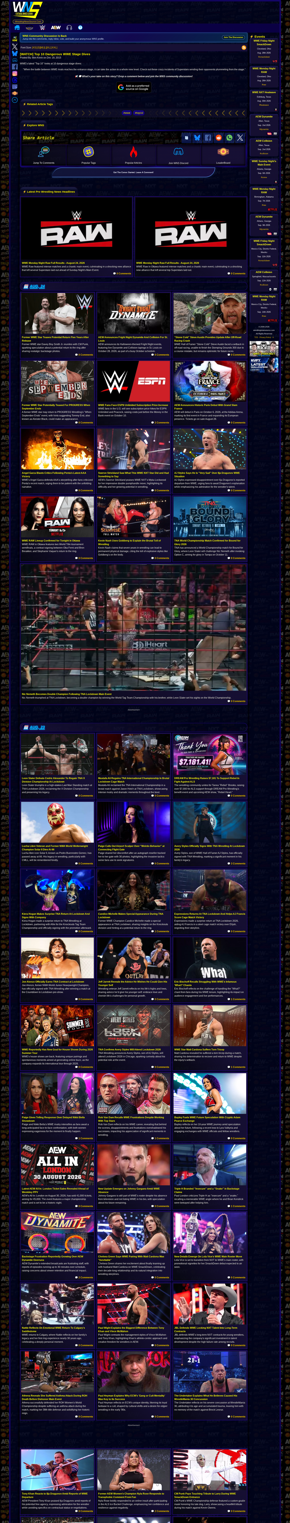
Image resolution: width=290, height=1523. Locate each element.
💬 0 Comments (122, 273)
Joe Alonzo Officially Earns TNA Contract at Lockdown (53, 981)
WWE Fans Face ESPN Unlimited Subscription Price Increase (133, 405)
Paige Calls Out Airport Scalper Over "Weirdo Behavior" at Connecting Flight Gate (131, 848)
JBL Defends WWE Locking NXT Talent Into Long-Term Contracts (205, 1330)
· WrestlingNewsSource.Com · (28, 21)
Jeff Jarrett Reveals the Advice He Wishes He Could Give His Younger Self (132, 983)
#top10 (139, 112)
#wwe (126, 112)
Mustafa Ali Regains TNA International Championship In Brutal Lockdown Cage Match (133, 780)
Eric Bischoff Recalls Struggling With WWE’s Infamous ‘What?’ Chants (205, 983)
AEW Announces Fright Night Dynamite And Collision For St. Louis (133, 339)
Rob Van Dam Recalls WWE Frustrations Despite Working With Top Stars (131, 1119)
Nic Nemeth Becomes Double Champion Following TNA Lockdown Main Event (66, 694)
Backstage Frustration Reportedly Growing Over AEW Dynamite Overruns (52, 1258)
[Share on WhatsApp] (229, 138)
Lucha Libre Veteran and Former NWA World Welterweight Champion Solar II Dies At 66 (55, 848)
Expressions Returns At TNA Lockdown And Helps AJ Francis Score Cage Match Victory (209, 916)
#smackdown (264, 57)
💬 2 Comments (160, 422)
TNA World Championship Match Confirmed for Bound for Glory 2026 (207, 542)
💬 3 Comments (236, 863)
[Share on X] (240, 138)
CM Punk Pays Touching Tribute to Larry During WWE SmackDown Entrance (205, 1495)
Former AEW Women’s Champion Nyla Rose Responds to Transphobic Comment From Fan (131, 1495)
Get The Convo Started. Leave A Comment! (133, 172)
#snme (264, 177)
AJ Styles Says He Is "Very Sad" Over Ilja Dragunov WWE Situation (207, 475)
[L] (45, 47)
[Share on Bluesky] (197, 138)
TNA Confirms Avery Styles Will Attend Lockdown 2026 (129, 1049)
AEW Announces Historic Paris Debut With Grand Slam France (205, 407)
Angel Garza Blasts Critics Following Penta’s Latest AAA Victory (54, 475)
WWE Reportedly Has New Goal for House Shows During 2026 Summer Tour (57, 1051)
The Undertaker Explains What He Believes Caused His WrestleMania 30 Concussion (205, 1397)
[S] (38, 47)
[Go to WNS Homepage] (28, 11)
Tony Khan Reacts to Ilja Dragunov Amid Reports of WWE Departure (55, 1495)
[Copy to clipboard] (187, 138)
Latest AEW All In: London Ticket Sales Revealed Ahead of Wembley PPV (55, 1190)
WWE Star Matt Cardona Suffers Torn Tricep (199, 1049)
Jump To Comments (43, 163)
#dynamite (264, 129)
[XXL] (54, 47)
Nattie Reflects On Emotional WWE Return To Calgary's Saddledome (53, 1330)
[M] (41, 47)
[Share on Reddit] (219, 138)
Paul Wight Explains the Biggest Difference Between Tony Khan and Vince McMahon (131, 1330)
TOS (256, 337)
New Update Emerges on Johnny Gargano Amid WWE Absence (129, 1190)
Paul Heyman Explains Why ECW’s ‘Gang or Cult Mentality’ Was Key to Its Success (131, 1397)
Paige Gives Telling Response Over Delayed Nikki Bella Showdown (53, 1119)
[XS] (34, 47)
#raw (264, 85)
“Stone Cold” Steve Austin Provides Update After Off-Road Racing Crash (207, 339)
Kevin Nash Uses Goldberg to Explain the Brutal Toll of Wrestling (129, 542)
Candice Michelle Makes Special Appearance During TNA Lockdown (130, 916)
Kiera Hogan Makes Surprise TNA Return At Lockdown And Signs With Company (56, 916)
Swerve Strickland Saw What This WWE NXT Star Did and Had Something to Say (133, 475)
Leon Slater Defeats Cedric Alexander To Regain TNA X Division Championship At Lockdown (53, 780)
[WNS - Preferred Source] (134, 87)
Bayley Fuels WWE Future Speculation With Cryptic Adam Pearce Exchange (207, 1119)
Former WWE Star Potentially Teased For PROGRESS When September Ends (56, 407)
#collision (264, 153)
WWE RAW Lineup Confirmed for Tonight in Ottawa (51, 540)
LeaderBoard (223, 163)
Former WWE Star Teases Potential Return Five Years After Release (55, 339)
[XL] (49, 47)
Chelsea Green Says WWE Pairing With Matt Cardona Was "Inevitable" (131, 1258)
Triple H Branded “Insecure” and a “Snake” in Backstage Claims (206, 1190)
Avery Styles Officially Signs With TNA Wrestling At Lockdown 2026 (209, 848)
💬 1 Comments (160, 931)
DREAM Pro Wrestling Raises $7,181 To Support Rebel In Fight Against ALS (206, 780)
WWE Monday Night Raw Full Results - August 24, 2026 (53, 263)
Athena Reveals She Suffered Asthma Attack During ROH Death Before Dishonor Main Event (54, 1397)
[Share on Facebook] (208, 138)
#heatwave (264, 105)
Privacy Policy (265, 337)
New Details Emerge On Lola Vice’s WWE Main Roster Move (208, 1256)
